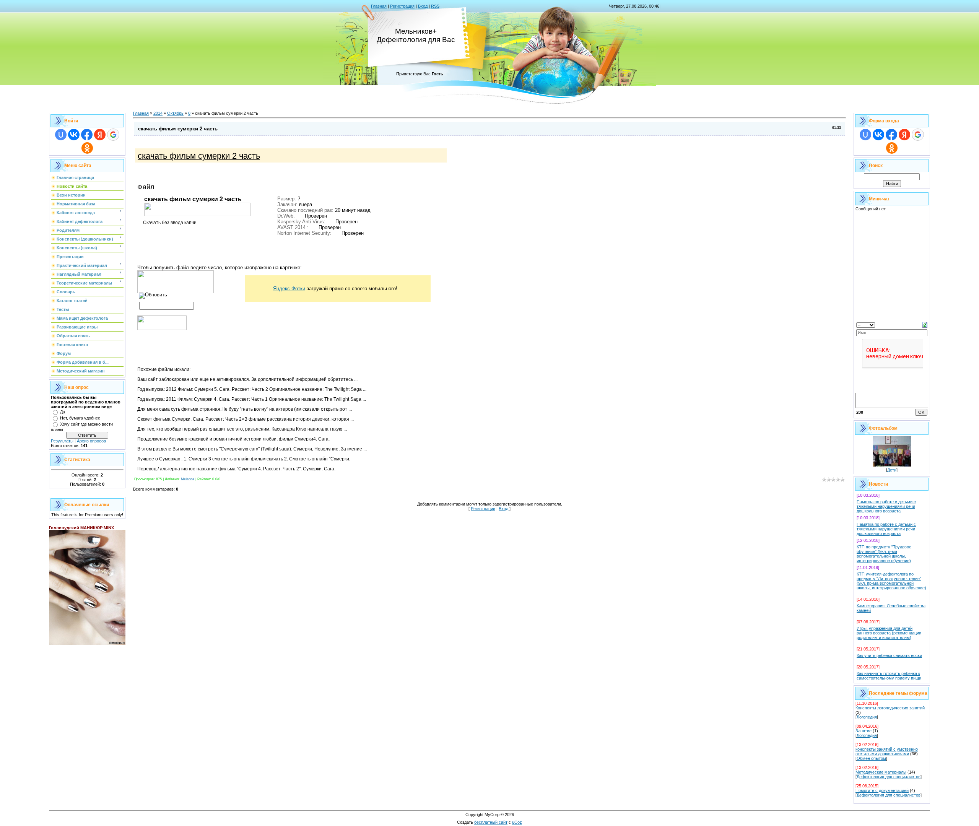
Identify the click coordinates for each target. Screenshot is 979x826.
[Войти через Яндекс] (100, 134)
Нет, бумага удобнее (80, 418)
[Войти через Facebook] (87, 134)
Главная (379, 6)
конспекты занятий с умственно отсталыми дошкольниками (886, 751)
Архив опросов (91, 441)
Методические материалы (880, 772)
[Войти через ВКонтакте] (74, 134)
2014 (158, 113)
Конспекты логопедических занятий (890, 708)
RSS (435, 6)
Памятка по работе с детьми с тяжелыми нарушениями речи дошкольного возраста (886, 506)
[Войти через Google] (113, 134)
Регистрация (402, 6)
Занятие (863, 730)
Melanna (187, 479)
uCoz (517, 822)
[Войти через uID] (61, 134)
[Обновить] (924, 324)
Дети (891, 470)
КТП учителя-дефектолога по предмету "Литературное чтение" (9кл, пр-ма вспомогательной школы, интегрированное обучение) (891, 581)
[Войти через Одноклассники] (87, 148)
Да (62, 412)
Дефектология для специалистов (888, 776)
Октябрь (175, 113)
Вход (423, 6)
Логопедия (867, 717)
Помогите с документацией (882, 790)
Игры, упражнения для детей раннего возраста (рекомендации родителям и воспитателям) (889, 633)
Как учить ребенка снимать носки (889, 655)
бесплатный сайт (490, 822)
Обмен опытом (871, 758)
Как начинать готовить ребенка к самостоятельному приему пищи (889, 675)
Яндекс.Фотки (289, 288)
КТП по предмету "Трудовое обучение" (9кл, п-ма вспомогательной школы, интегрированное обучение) (884, 554)
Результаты (62, 441)
